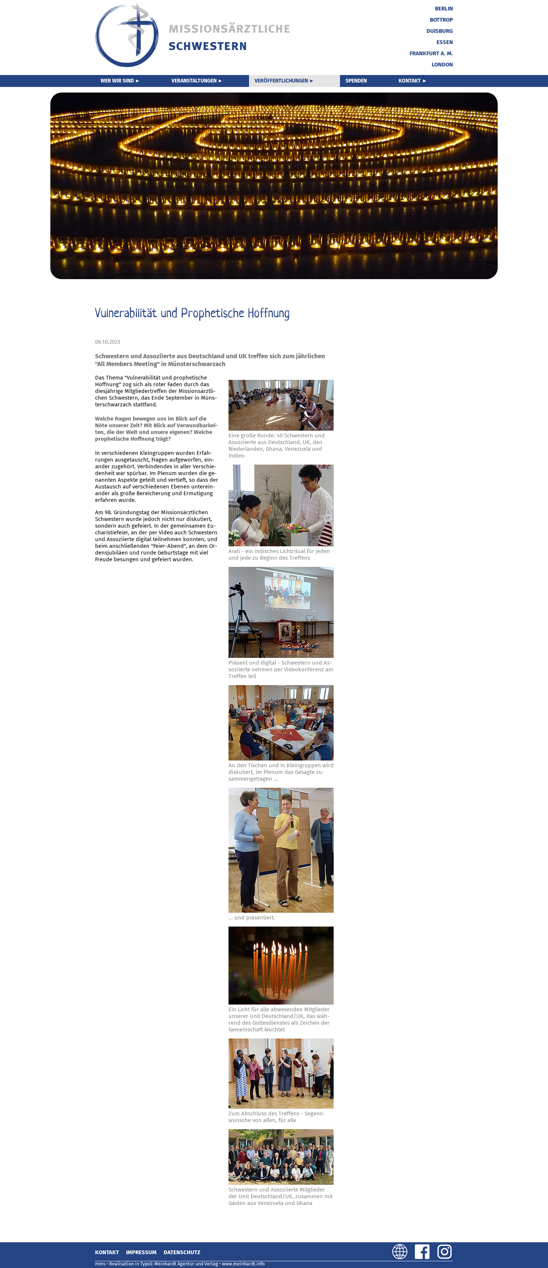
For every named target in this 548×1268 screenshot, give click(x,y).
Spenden (356, 81)
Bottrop (441, 19)
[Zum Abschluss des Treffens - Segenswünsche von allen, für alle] (281, 1074)
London (442, 64)
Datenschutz (182, 1252)
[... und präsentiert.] (281, 851)
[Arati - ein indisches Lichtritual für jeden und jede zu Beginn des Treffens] (281, 506)
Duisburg (439, 31)
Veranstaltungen (194, 81)
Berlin (444, 8)
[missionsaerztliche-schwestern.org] (193, 66)
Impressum (141, 1252)
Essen (445, 42)
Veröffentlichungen (281, 81)
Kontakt (410, 81)
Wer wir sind (117, 81)
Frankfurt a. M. (431, 53)
